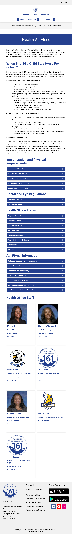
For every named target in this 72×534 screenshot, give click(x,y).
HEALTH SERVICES (55, 26)
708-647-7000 (8, 516)
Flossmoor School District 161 (22, 26)
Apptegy (40, 531)
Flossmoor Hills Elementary (35, 499)
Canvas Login (62, 3)
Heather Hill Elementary (34, 502)
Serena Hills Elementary (34, 506)
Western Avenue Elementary (36, 510)
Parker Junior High (33, 495)
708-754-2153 (8, 519)
